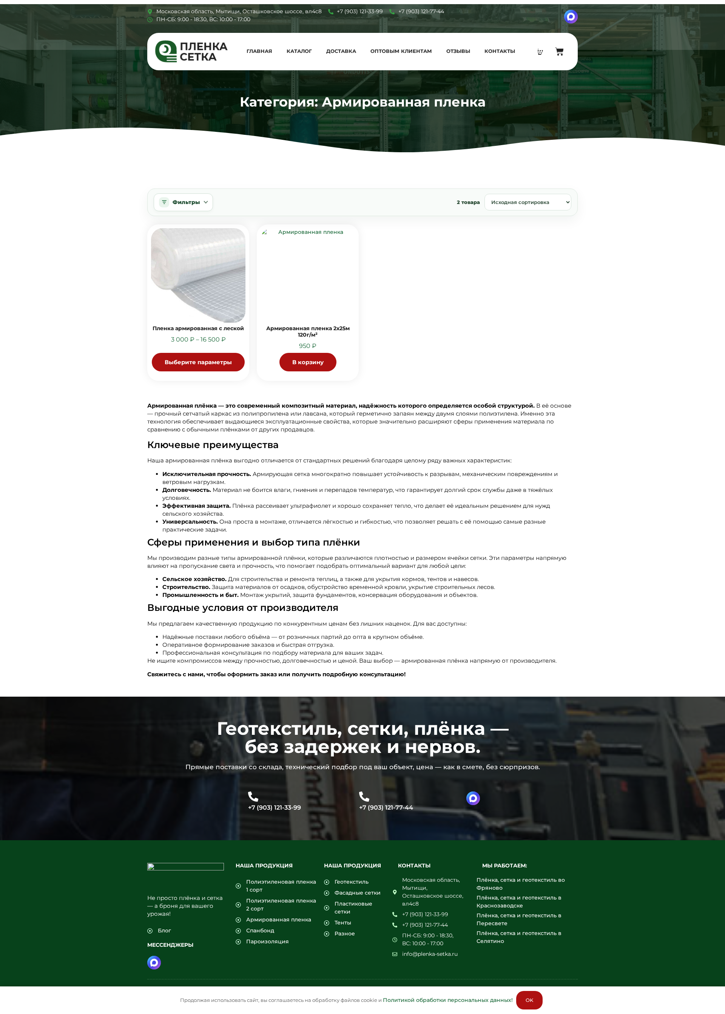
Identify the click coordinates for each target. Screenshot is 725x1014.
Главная (259, 51)
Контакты (499, 51)
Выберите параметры (198, 362)
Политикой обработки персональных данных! (448, 1000)
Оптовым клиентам (401, 51)
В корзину (308, 362)
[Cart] (559, 51)
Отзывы (458, 51)
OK (529, 1000)
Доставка (341, 51)
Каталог (299, 51)
